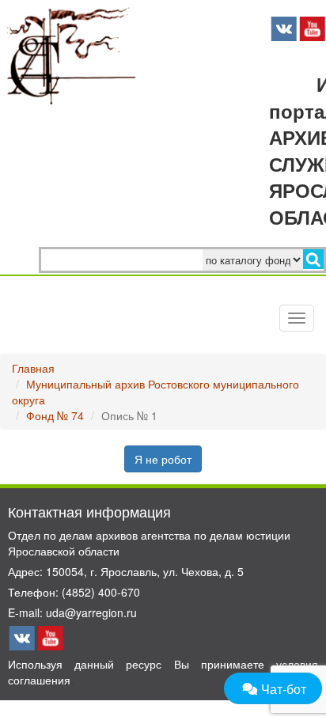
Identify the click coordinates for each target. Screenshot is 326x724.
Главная (33, 368)
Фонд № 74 (55, 415)
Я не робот (163, 459)
